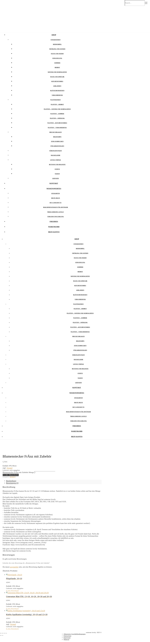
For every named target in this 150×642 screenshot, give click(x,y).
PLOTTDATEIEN (55, 99)
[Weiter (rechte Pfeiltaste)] (2, 635)
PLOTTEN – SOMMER (57, 113)
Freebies (54, 221)
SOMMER (57, 63)
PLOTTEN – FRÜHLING (57, 118)
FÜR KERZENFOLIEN (57, 146)
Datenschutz (67, 636)
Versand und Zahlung (55, 216)
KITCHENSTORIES (57, 81)
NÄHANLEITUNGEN (55, 150)
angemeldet (14, 567)
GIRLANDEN (57, 86)
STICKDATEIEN (56, 39)
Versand (9, 468)
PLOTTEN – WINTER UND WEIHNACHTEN (57, 109)
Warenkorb (53, 227)
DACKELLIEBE (55, 155)
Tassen (57, 173)
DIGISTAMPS (57, 136)
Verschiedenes (57, 95)
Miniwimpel (57, 44)
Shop (54, 35)
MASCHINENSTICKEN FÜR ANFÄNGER (55, 207)
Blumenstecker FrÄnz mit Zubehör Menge (18, 472)
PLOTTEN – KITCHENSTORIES (57, 123)
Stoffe (57, 169)
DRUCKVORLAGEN (55, 132)
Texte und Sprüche (57, 76)
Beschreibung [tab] (11, 481)
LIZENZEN (55, 178)
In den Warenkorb (10, 475)
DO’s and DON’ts (55, 202)
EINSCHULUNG (57, 58)
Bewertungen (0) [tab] (12, 483)
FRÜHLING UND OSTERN (57, 49)
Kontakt (54, 183)
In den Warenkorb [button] (12, 590)
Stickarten (55, 193)
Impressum (67, 638)
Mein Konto (54, 232)
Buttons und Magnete (57, 164)
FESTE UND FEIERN (57, 53)
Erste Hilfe (55, 198)
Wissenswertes (54, 188)
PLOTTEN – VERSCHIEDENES (57, 127)
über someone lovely (55, 212)
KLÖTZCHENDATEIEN (57, 90)
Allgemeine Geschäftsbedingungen (75, 634)
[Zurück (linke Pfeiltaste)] (0, 635)
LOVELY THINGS (55, 160)
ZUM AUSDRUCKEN (57, 141)
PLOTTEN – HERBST (57, 104)
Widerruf (66, 639)
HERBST (57, 67)
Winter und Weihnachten (57, 72)
